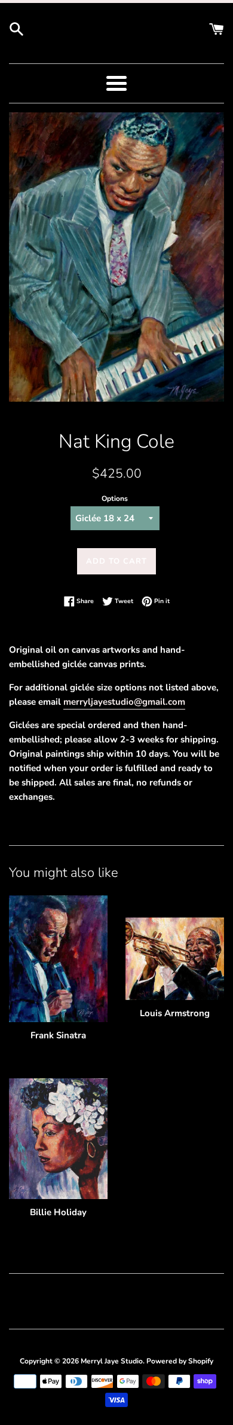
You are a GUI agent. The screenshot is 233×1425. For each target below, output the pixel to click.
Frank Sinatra (58, 1035)
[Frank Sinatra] (58, 958)
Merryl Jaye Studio (112, 1361)
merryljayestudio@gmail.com (124, 702)
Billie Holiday (58, 1212)
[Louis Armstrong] (174, 958)
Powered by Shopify (179, 1361)
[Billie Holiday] (58, 1138)
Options (115, 498)
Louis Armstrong (175, 1013)
